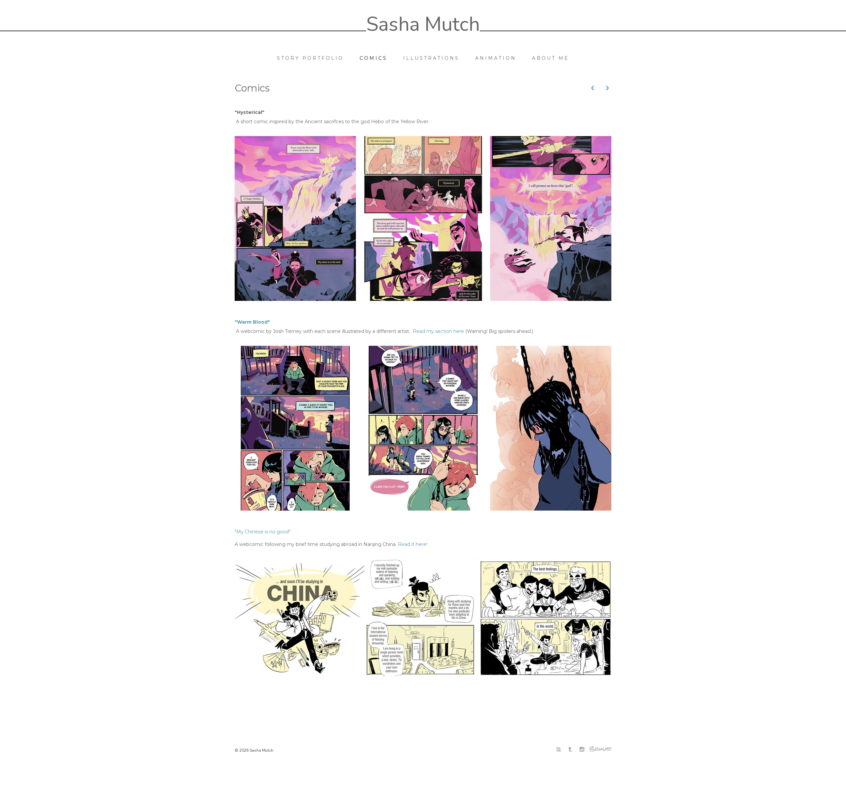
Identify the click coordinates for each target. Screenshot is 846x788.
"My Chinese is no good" (262, 532)
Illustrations (431, 58)
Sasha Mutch (423, 24)
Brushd (600, 748)
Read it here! (412, 544)
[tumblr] (571, 749)
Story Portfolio (310, 58)
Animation (495, 58)
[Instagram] (583, 749)
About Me (550, 58)
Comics (373, 58)
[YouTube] (560, 749)
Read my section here (438, 331)
